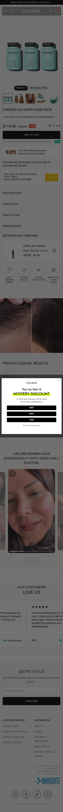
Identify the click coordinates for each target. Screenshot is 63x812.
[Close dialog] (59, 380)
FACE (31, 408)
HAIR (31, 420)
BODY (31, 414)
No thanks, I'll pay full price (31, 425)
